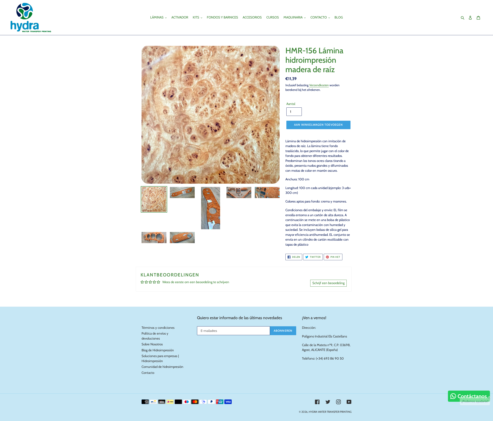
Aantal (290, 104)
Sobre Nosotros (152, 344)
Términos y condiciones (158, 328)
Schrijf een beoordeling (328, 283)
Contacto (148, 373)
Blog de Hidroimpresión (158, 350)
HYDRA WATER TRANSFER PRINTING (330, 411)
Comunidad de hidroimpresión (162, 367)
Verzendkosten (319, 85)
